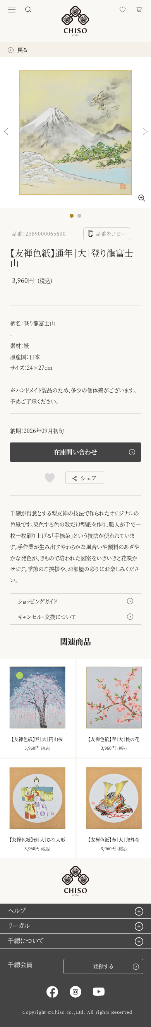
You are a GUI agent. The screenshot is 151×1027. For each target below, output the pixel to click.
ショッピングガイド (37, 601)
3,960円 (31, 748)
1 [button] (73, 218)
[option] (75, 132)
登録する (103, 966)
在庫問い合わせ (76, 452)
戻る (21, 49)
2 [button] (81, 218)
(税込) (45, 748)
